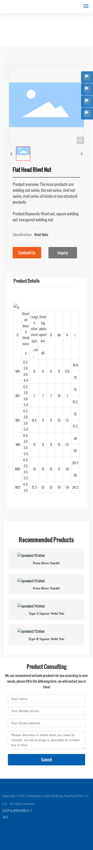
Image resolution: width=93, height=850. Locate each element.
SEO (5, 817)
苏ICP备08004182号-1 (17, 810)
